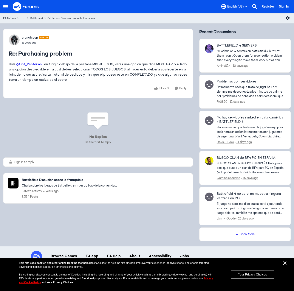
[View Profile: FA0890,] (209, 84)
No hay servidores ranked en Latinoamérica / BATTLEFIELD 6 (250, 119)
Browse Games (64, 256)
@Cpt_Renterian (29, 64)
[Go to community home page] (26, 6)
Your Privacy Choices (252, 274)
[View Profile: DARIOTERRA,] (209, 120)
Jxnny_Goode (226, 218)
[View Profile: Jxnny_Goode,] (209, 197)
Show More (247, 234)
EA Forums (9, 18)
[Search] (254, 6)
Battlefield (36, 18)
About (134, 256)
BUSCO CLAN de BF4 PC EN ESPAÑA (246, 158)
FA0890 (222, 102)
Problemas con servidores (237, 81)
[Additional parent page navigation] (23, 18)
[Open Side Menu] (6, 6)
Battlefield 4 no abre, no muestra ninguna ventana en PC (249, 195)
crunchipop (30, 37)
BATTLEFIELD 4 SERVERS (237, 45)
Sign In (284, 6)
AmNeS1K (223, 66)
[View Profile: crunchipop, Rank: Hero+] (14, 39)
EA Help (114, 256)
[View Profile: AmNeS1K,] (209, 48)
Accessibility (160, 256)
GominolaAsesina (228, 178)
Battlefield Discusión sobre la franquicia (71, 18)
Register (268, 6)
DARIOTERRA (225, 142)
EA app (92, 256)
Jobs (184, 256)
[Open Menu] (288, 18)
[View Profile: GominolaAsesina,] (209, 161)
